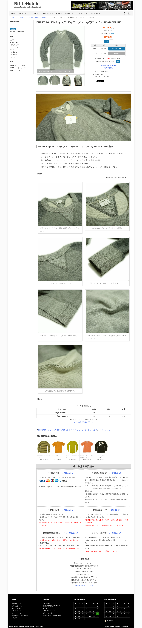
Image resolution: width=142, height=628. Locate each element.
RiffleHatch (26, 3)
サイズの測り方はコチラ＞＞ (84, 422)
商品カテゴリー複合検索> (17, 31)
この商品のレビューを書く (108, 65)
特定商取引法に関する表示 (20, 615)
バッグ (12, 49)
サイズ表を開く (108, 68)
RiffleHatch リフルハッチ (17, 65)
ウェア (12, 40)
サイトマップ (95, 13)
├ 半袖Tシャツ (14, 42)
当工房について (70, 13)
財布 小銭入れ (14, 52)
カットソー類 (81, 430)
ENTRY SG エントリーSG (66, 430)
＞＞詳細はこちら (67, 473)
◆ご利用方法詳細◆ (83, 466)
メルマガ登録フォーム (18, 608)
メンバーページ (16, 611)
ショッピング (92, 430)
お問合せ (59, 13)
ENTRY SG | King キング (47, 430)
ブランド (33, 13)
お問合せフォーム (17, 606)
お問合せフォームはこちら (83, 585)
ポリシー (82, 13)
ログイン (128, 14)
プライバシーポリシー (18, 613)
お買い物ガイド (47, 13)
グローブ (12, 57)
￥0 (124, 14)
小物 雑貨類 (13, 54)
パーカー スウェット (106, 430)
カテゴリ (21, 13)
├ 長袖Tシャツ (14, 45)
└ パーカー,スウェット (17, 47)
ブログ (13, 13)
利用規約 (14, 618)
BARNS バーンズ (15, 70)
